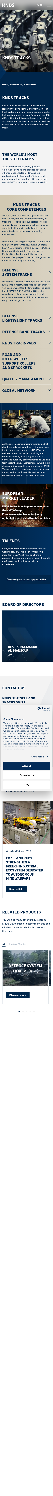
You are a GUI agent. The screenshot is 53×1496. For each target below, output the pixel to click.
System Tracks (17, 944)
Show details (37, 756)
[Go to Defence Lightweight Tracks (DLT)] (23, 1011)
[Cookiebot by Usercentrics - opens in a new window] (38, 709)
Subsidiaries (16, 84)
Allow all (26, 765)
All (4, 944)
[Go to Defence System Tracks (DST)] (19, 1011)
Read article (16, 889)
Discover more (17, 995)
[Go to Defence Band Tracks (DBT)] (26, 1011)
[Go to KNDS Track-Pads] (30, 1011)
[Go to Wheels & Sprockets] (34, 1011)
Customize (25, 775)
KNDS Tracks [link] (30, 84)
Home (5, 84)
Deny (26, 784)
